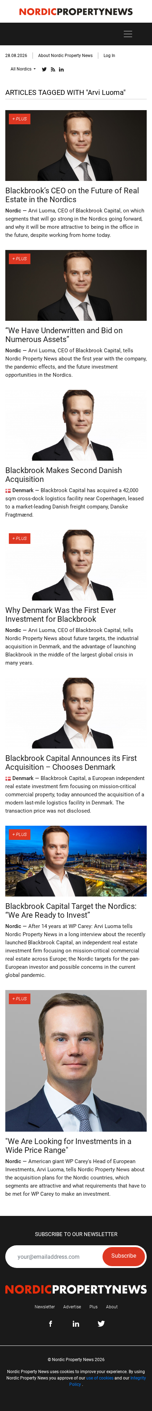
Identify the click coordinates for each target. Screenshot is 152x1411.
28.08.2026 (16, 55)
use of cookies (99, 1378)
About (112, 1306)
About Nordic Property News (65, 55)
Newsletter (45, 1306)
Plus (93, 1306)
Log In (109, 55)
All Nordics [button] (22, 69)
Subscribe (123, 1255)
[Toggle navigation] (128, 34)
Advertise (72, 1306)
